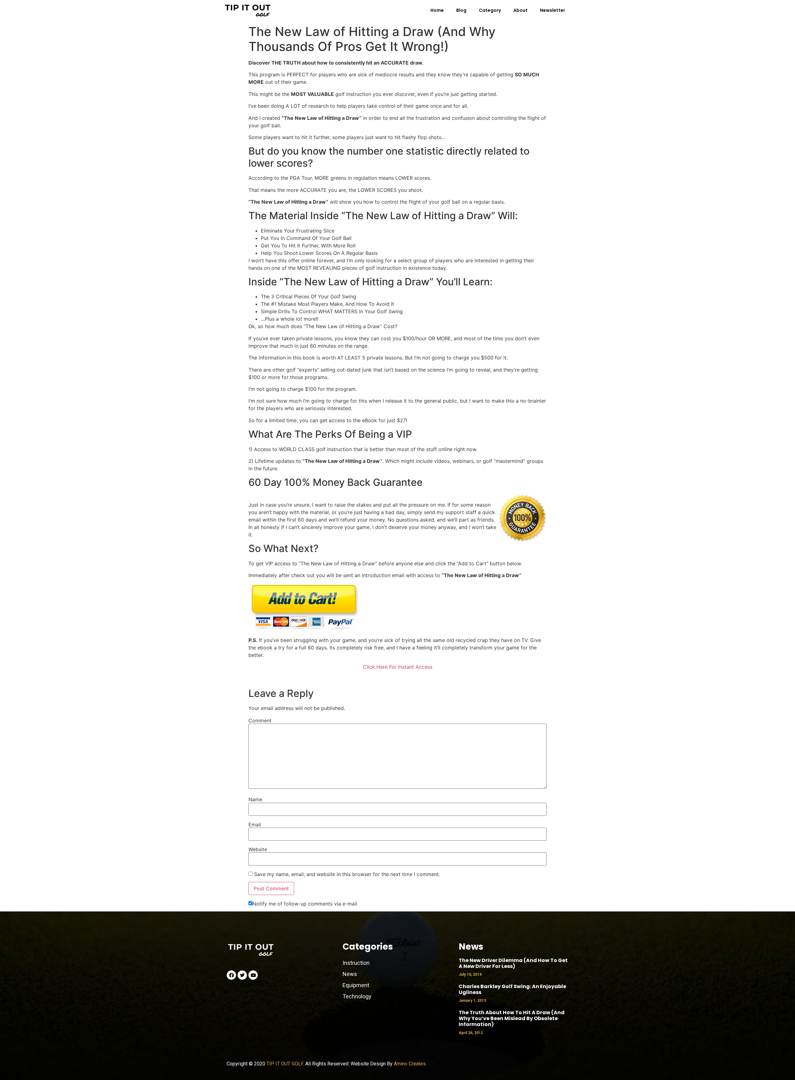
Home (437, 10)
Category (490, 10)
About (520, 10)
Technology (357, 996)
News (350, 974)
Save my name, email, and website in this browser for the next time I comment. (347, 874)
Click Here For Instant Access (397, 667)
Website (257, 849)
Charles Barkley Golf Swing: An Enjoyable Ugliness (512, 989)
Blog (461, 10)
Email (254, 824)
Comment (259, 720)
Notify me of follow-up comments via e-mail (304, 903)
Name (255, 799)
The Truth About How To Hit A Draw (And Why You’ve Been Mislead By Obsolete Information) (512, 1018)
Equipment (356, 985)
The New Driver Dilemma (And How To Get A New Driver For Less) (513, 963)
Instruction (356, 963)
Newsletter (552, 10)
